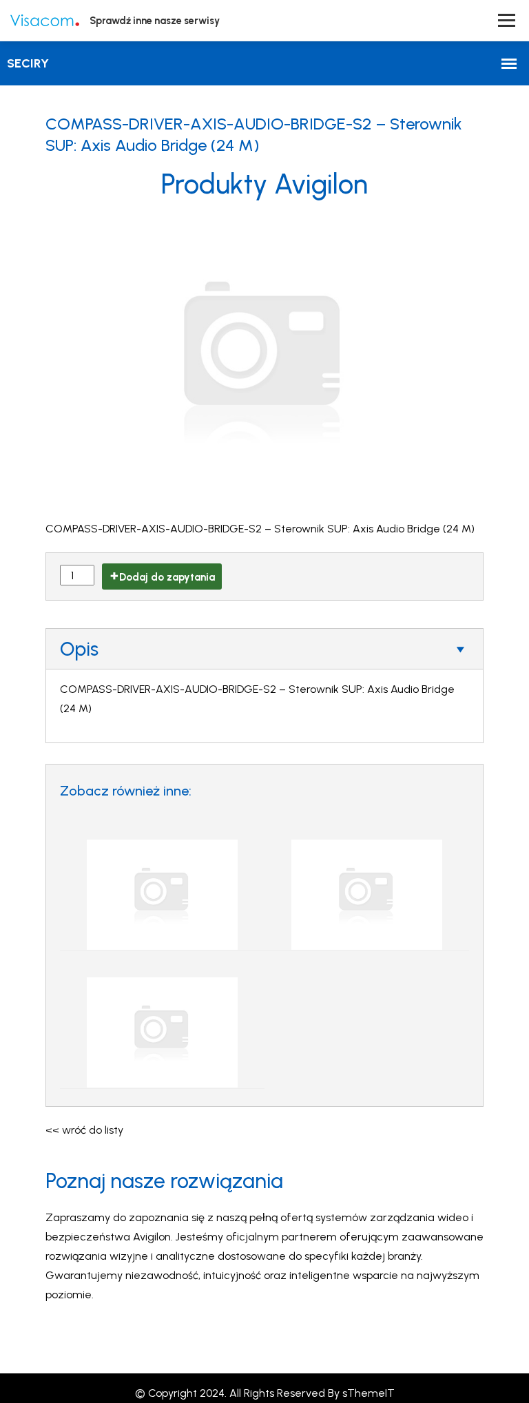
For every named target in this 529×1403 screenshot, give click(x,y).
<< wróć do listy (84, 1129)
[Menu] (507, 20)
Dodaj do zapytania (167, 577)
